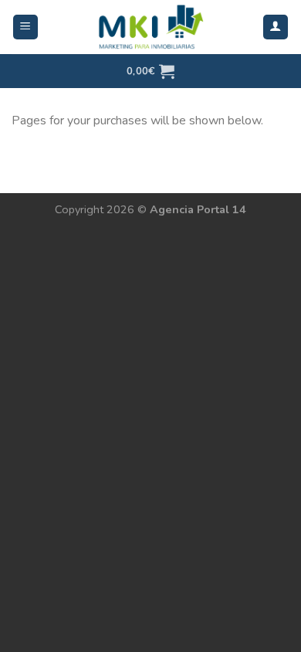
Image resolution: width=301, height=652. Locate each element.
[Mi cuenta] (276, 27)
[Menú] (26, 27)
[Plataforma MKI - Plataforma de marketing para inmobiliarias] (150, 27)
